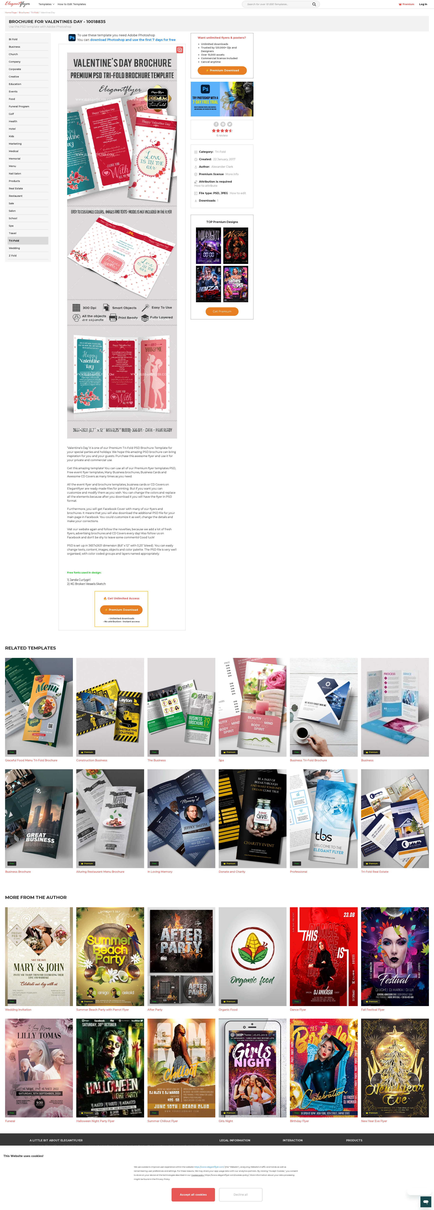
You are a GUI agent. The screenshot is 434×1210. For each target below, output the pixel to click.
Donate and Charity (232, 871)
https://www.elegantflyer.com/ (209, 1167)
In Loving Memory (159, 871)
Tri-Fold (220, 151)
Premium (408, 4)
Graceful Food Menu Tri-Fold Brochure (31, 760)
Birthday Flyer (299, 1121)
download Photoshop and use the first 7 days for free (133, 40)
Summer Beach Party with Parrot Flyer (102, 1009)
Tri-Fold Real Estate (374, 871)
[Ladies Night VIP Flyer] (235, 284)
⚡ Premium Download (121, 609)
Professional (298, 871)
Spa (221, 760)
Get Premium (222, 311)
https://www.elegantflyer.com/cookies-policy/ (227, 1175)
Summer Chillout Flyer (162, 1121)
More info (232, 174)
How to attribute (205, 185)
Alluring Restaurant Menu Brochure (100, 871)
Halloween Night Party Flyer (95, 1121)
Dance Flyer (298, 1009)
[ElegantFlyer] (17, 4)
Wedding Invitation (18, 1009)
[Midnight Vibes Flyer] (208, 245)
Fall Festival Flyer (372, 1009)
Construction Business (91, 760)
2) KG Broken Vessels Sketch (86, 584)
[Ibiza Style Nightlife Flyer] (208, 284)
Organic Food (228, 1009)
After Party (154, 1009)
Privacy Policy (163, 1179)
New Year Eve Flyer (374, 1121)
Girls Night (226, 1121)
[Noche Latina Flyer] (235, 245)
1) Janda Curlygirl (79, 579)
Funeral (10, 1121)
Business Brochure (18, 871)
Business (367, 760)
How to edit (238, 193)
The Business (156, 760)
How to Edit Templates (72, 4)
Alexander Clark (222, 166)
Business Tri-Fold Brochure (308, 760)
